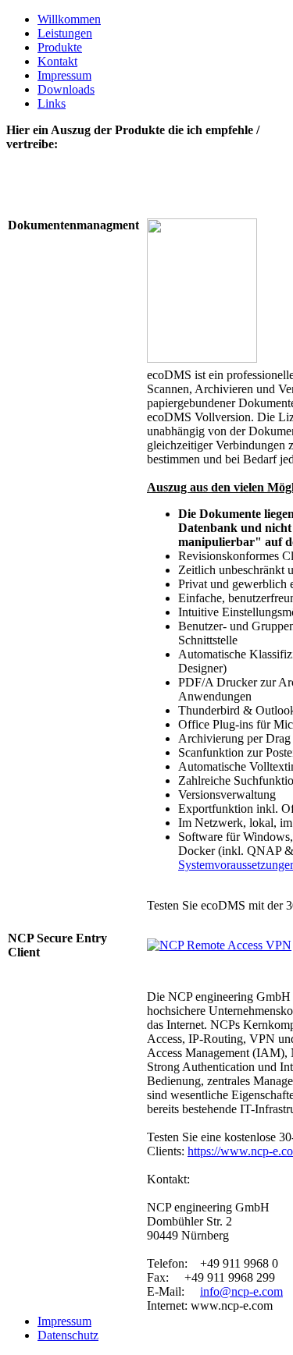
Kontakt (57, 61)
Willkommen (69, 19)
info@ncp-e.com (241, 1291)
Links (52, 103)
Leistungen (65, 33)
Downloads (66, 89)
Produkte (60, 47)
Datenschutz (68, 1335)
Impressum (64, 75)
